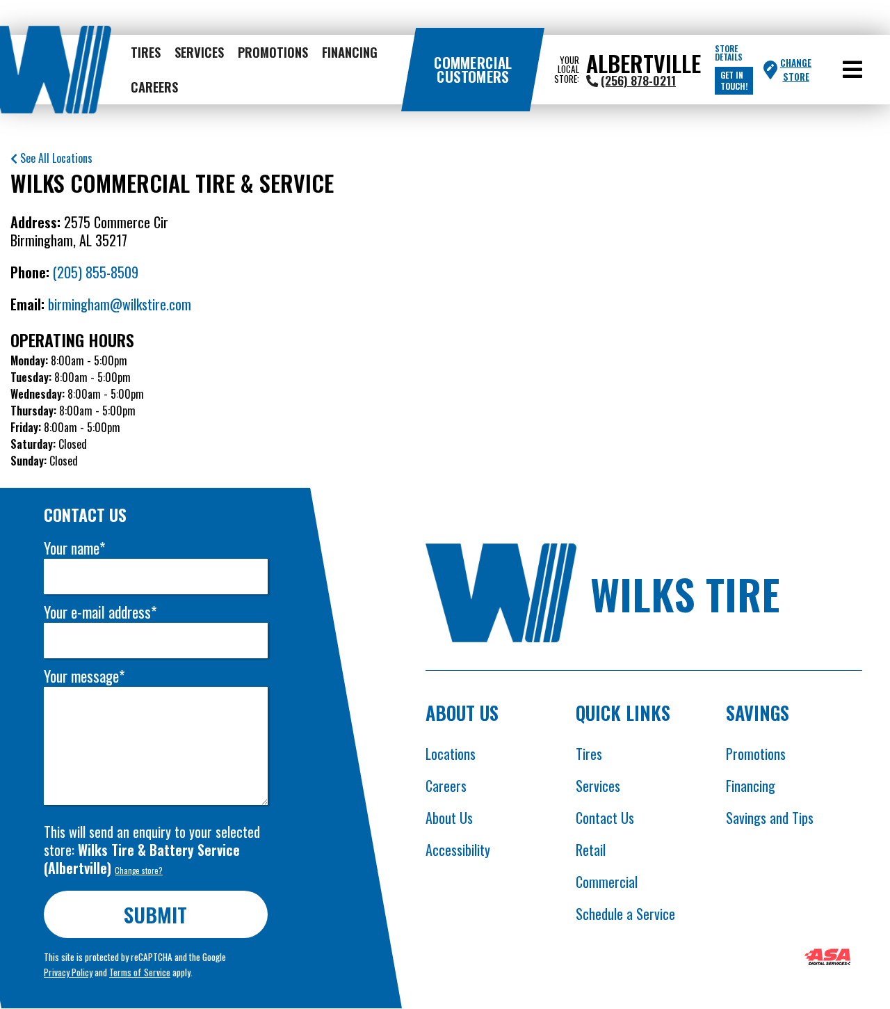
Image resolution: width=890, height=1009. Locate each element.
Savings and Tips (770, 817)
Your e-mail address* (100, 612)
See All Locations (54, 158)
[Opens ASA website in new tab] (827, 959)
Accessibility (458, 849)
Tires (146, 51)
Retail (591, 849)
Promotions (273, 51)
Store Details (729, 53)
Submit (156, 914)
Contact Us (605, 817)
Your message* (84, 676)
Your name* (74, 548)
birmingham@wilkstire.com (119, 304)
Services (199, 51)
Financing (350, 51)
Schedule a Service (625, 913)
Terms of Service (139, 972)
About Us (449, 817)
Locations (451, 753)
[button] (852, 70)
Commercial (607, 881)
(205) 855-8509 (95, 272)
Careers (154, 86)
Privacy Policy (68, 972)
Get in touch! (733, 80)
